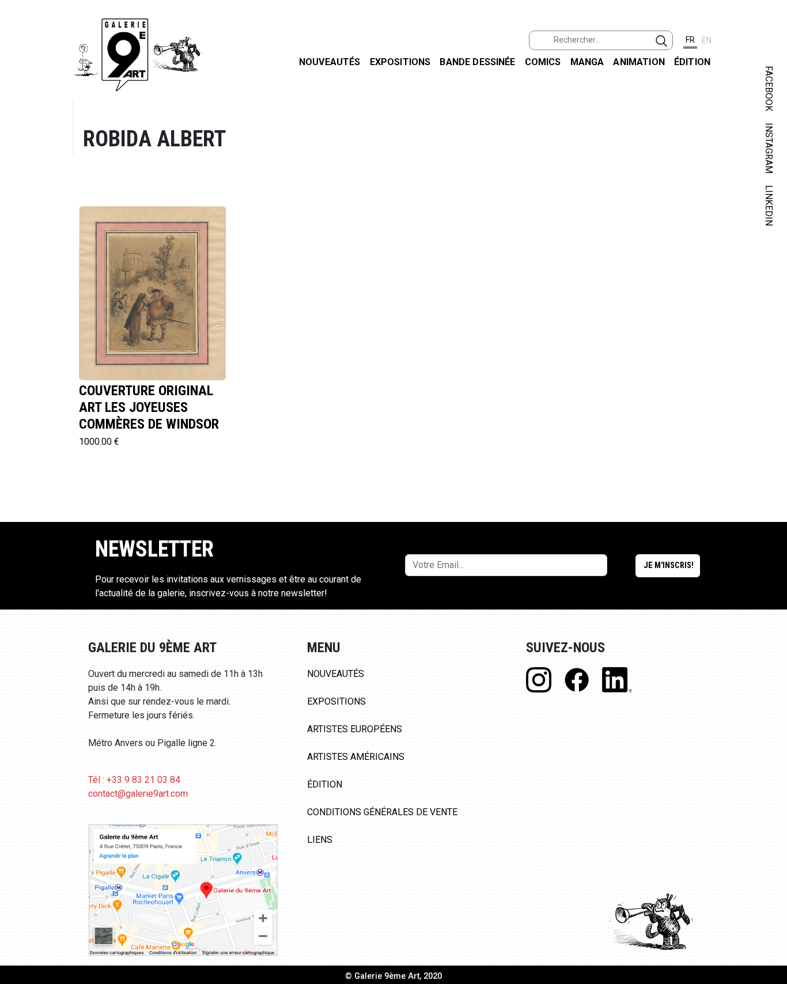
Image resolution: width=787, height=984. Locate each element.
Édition (692, 61)
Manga (587, 61)
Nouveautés (330, 61)
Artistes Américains (355, 756)
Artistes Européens (354, 729)
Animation (638, 61)
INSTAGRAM (768, 148)
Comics (543, 61)
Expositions (400, 61)
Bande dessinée (477, 61)
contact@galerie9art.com (138, 793)
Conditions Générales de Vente (382, 812)
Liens (319, 839)
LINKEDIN (768, 205)
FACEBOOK (768, 88)
